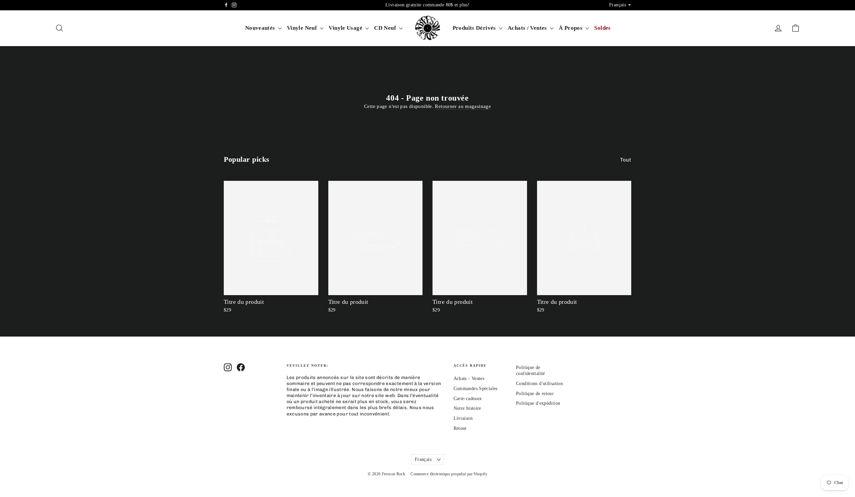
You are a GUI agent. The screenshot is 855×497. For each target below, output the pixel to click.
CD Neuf (385, 28)
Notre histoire (467, 408)
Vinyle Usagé (346, 28)
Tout (626, 160)
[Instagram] (234, 5)
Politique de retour (535, 393)
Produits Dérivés (475, 28)
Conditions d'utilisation (539, 383)
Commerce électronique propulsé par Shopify (448, 474)
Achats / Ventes (528, 28)
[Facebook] (226, 5)
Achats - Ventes (469, 378)
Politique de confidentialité (530, 370)
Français (423, 459)
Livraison (463, 418)
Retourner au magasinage (463, 106)
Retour (460, 428)
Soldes (602, 28)
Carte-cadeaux (468, 398)
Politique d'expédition (538, 403)
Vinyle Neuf (303, 28)
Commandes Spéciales (476, 388)
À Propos (571, 28)
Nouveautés (261, 28)
